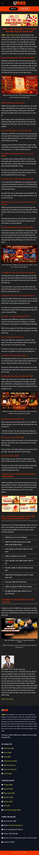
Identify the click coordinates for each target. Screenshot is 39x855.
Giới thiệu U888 (9, 748)
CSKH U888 (8, 773)
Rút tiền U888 (8, 801)
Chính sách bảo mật (10, 769)
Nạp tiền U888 (8, 797)
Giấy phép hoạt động (10, 761)
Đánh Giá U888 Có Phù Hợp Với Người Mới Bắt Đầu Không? (20, 641)
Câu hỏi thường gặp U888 (12, 810)
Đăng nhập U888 (9, 793)
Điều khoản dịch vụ (10, 765)
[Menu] (2, 3)
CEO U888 (7, 757)
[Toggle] (3, 538)
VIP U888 (7, 806)
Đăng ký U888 (8, 789)
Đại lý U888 (7, 752)
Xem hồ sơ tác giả (7, 699)
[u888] (19, 3)
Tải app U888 (8, 785)
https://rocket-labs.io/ (13, 35)
